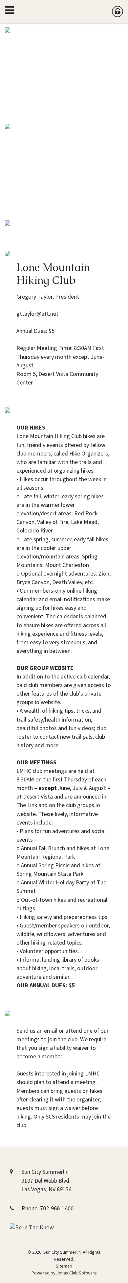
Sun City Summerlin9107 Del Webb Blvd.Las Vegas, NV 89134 (46, 1180)
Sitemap (64, 1266)
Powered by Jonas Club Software (64, 1273)
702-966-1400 (57, 1208)
